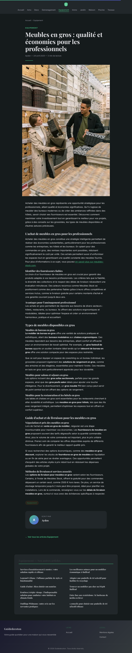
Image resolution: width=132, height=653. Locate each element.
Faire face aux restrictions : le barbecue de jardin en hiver (89, 596)
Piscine (101, 10)
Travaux (111, 10)
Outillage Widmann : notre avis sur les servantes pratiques (37, 605)
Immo (74, 10)
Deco (36, 10)
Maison (92, 10)
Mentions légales (107, 632)
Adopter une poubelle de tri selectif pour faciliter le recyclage (88, 579)
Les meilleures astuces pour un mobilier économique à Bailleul (88, 570)
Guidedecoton (12, 629)
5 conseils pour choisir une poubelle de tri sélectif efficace (88, 605)
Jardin (83, 10)
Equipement (64, 10)
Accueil (21, 10)
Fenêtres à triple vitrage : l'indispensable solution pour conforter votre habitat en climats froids (38, 595)
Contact (103, 637)
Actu (29, 10)
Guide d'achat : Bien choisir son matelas (38, 586)
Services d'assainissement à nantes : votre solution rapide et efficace (39, 570)
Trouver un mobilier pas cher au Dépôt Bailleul (87, 588)
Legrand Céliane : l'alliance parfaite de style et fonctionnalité (41, 579)
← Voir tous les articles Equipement (41, 537)
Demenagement (49, 10)
